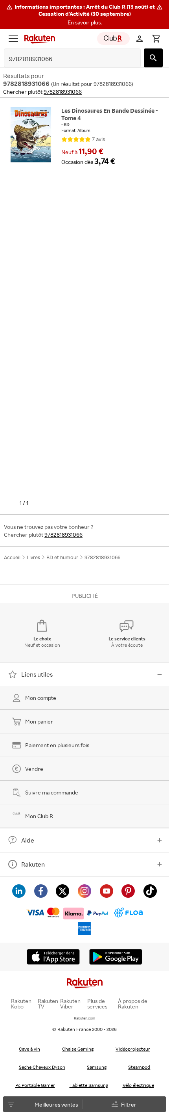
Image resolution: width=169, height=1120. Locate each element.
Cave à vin (29, 1049)
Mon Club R (39, 816)
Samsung (97, 1067)
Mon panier (39, 721)
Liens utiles (37, 674)
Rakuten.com (84, 1018)
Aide (27, 840)
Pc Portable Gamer (35, 1085)
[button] (84, 14)
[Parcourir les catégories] (13, 38)
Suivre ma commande (51, 792)
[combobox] (66, 59)
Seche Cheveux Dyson (42, 1067)
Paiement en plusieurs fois (57, 745)
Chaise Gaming (78, 1049)
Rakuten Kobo (21, 1003)
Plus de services (97, 1003)
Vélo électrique (138, 1085)
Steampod (139, 1067)
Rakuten (33, 864)
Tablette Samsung (89, 1085)
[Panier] (156, 38)
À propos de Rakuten (132, 1003)
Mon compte (40, 697)
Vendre (34, 768)
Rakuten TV (48, 1003)
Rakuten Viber (70, 1003)
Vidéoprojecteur (133, 1049)
